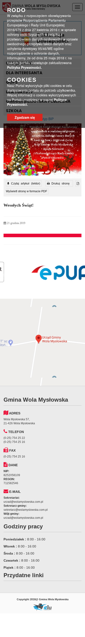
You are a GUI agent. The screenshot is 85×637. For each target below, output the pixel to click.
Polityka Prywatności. (24, 67)
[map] (42, 342)
